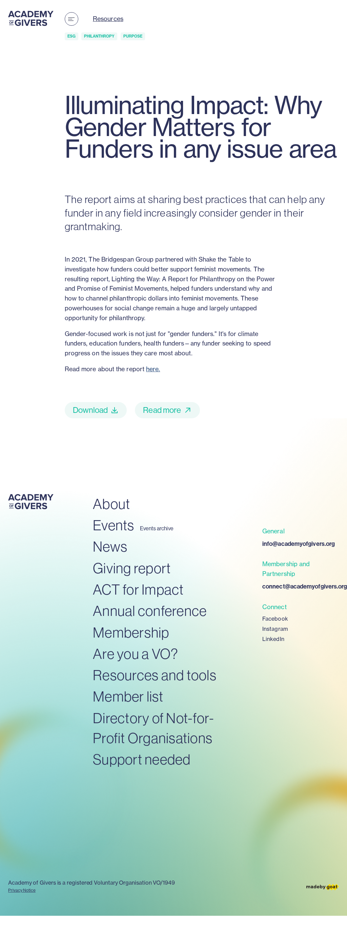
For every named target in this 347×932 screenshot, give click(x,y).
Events (114, 525)
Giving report (132, 568)
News (110, 546)
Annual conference (150, 611)
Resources (108, 19)
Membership (131, 632)
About (111, 504)
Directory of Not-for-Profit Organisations (153, 728)
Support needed (142, 759)
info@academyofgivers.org (298, 544)
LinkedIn (273, 639)
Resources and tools (155, 675)
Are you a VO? (135, 654)
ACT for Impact (138, 589)
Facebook (275, 618)
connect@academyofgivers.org (300, 586)
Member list (128, 696)
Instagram (275, 628)
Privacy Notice (22, 890)
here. (153, 369)
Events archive (157, 528)
